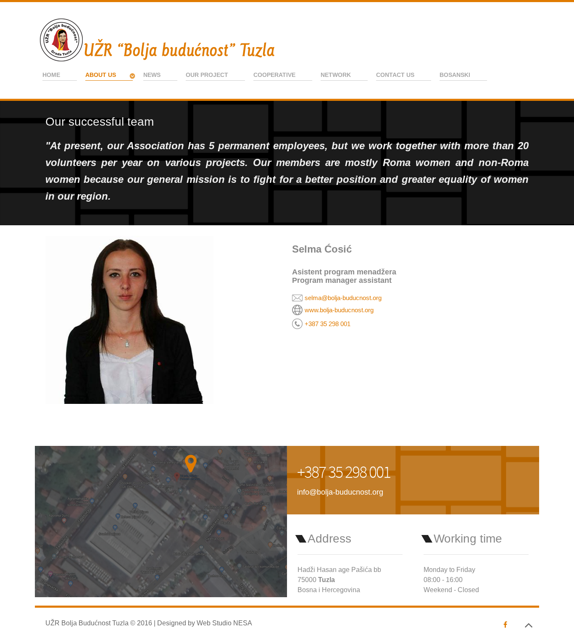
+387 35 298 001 (327, 323)
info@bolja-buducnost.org (340, 492)
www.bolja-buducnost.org (339, 310)
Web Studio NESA (224, 623)
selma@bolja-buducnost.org (343, 297)
